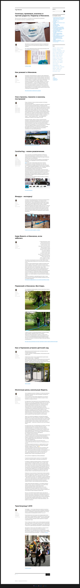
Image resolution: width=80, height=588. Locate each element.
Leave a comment (17, 51)
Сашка (54, 62)
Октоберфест (60, 59)
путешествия (62, 66)
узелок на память (58, 69)
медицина (21, 49)
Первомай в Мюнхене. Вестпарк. (30, 286)
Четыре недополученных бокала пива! (58, 35)
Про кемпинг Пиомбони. (56, 25)
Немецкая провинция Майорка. (57, 33)
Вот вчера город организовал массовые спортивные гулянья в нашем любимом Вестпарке (41, 341)
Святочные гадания (56, 24)
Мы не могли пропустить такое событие (32, 145)
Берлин (61, 52)
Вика (63, 52)
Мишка (16, 81)
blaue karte (16, 402)
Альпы (54, 52)
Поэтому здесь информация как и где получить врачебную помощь (37, 279)
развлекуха (54, 68)
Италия (60, 56)
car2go (16, 160)
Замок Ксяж (60, 55)
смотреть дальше (28, 568)
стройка (54, 69)
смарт (61, 68)
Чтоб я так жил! (55, 26)
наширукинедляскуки (56, 65)
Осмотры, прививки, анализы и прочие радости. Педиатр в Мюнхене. (32, 15)
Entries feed (55, 78)
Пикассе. (46, 532)
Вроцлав (54, 53)
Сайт (26, 162)
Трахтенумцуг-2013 (23, 506)
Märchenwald (58, 49)
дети (18, 49)
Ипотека (54, 56)
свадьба (58, 68)
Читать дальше (27, 383)
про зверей (57, 66)
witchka (16, 46)
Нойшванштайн (55, 59)
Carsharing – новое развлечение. (29, 151)
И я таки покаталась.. (29, 190)
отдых (60, 65)
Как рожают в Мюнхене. (26, 72)
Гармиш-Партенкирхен (59, 53)
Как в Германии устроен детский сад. (32, 348)
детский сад (16, 356)
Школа (16, 205)
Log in (54, 77)
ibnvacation (54, 49)
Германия (16, 49)
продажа (54, 66)
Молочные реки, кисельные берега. (31, 390)
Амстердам (57, 52)
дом (58, 62)
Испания (57, 56)
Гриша (57, 55)
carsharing (18, 160)
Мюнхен (16, 108)
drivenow (16, 161)
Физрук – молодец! (23, 196)
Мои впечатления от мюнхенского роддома (33, 90)
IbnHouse (16, 106)
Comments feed (55, 79)
